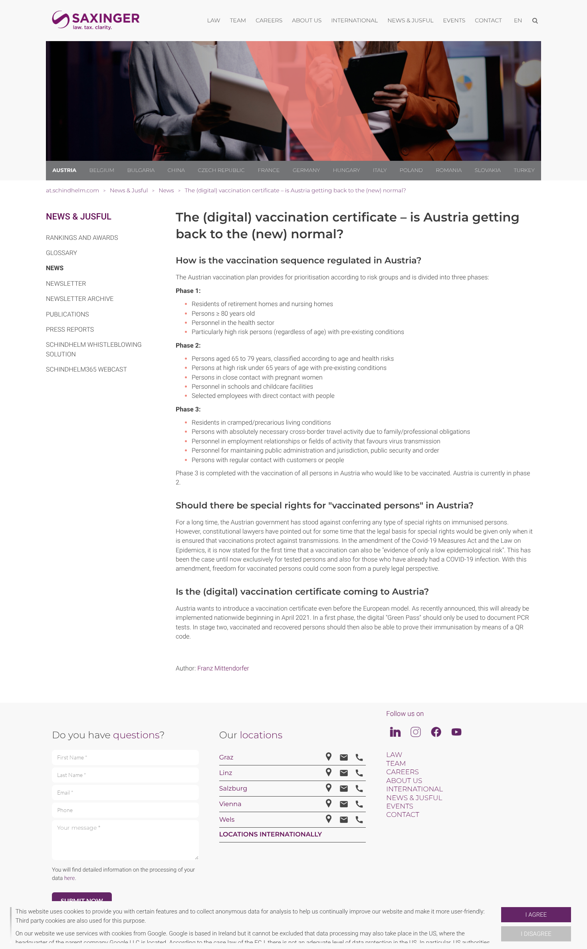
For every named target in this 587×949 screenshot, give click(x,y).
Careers (402, 772)
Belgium (101, 170)
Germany (306, 170)
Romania (449, 170)
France (269, 170)
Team (396, 764)
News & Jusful (78, 217)
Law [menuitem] (213, 20)
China (176, 170)
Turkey (524, 170)
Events (399, 807)
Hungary (346, 170)
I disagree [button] (536, 933)
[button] (498, 925)
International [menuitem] (354, 20)
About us (404, 781)
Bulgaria (141, 170)
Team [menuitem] (238, 20)
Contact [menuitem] (488, 20)
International (414, 789)
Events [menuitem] (454, 20)
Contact (402, 815)
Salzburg (233, 789)
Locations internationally (270, 834)
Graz (226, 757)
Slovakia (488, 170)
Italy (380, 170)
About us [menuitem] (306, 20)
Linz (225, 773)
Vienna (230, 804)
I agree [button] (536, 914)
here (69, 878)
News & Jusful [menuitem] (410, 20)
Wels (227, 820)
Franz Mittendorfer (223, 668)
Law (394, 755)
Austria (64, 170)
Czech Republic (221, 170)
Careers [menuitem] (269, 20)
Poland (411, 170)
